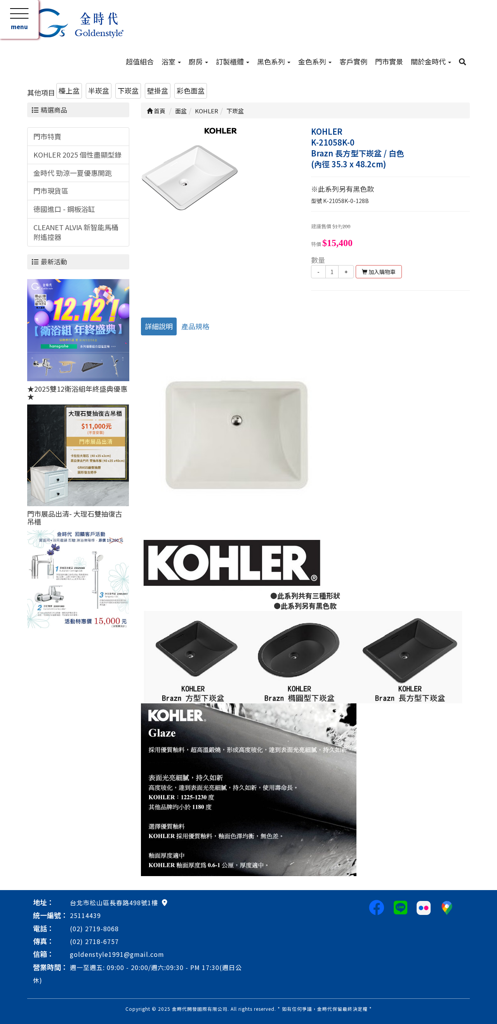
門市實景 (389, 61)
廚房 (196, 61)
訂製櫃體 (230, 61)
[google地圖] (164, 902)
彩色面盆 (191, 90)
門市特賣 (47, 136)
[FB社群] (376, 907)
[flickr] (423, 907)
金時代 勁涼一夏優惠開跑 (72, 173)
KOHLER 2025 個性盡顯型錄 (77, 154)
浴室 (169, 61)
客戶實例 (353, 61)
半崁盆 (98, 90)
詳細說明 (159, 326)
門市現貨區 (50, 191)
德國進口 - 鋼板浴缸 (64, 209)
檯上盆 (69, 90)
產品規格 (195, 326)
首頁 (159, 111)
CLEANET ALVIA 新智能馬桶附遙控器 (75, 232)
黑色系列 (272, 61)
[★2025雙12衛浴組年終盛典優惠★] (78, 329)
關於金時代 (429, 61)
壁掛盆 (157, 90)
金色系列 (313, 61)
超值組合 (140, 61)
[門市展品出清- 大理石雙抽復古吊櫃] (78, 454)
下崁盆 (128, 90)
